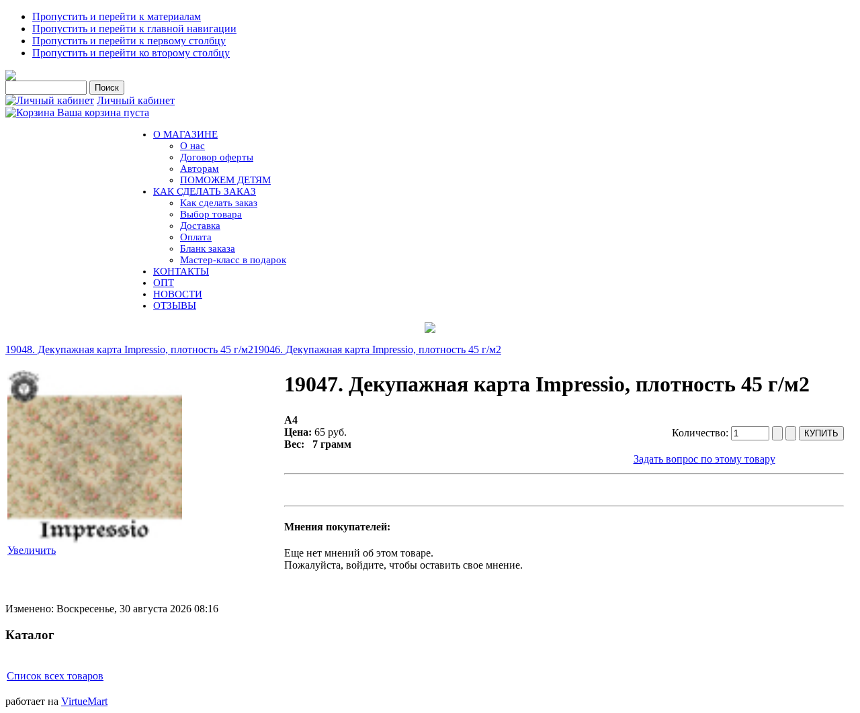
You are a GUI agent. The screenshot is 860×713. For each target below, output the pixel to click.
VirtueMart (84, 701)
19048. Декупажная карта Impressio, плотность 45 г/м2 (129, 349)
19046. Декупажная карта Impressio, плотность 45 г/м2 (377, 349)
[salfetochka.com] (10, 77)
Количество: (701, 432)
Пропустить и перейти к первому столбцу (129, 40)
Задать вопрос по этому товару (704, 459)
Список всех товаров (55, 675)
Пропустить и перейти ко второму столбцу (131, 52)
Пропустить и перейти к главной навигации (134, 28)
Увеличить (31, 550)
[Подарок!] (430, 327)
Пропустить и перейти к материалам (116, 16)
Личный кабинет (136, 100)
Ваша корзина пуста (103, 112)
